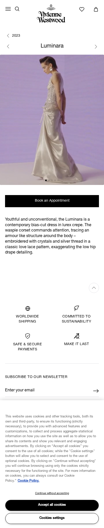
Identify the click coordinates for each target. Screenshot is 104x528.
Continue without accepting (52, 493)
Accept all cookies (52, 505)
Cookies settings (52, 518)
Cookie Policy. (28, 481)
